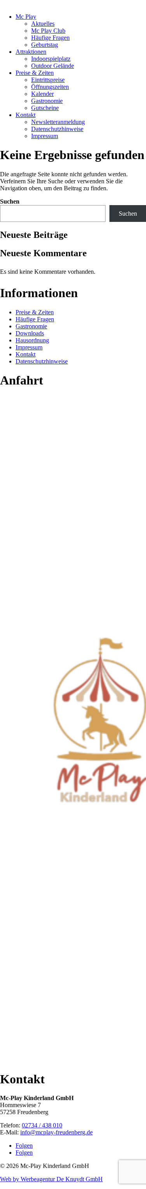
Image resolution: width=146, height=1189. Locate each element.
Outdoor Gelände (52, 65)
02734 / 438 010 (42, 1125)
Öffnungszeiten (50, 86)
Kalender (42, 93)
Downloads (30, 333)
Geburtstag (44, 44)
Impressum (44, 136)
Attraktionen (31, 51)
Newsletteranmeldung (58, 122)
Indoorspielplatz (50, 58)
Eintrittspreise (48, 79)
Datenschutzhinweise (57, 129)
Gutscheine (45, 108)
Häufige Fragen (50, 37)
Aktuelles (43, 23)
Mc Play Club (48, 30)
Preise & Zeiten (35, 72)
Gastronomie (47, 100)
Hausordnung (32, 340)
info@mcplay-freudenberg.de (56, 1132)
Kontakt (25, 115)
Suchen (9, 201)
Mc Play (26, 16)
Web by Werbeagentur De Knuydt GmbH (51, 1179)
